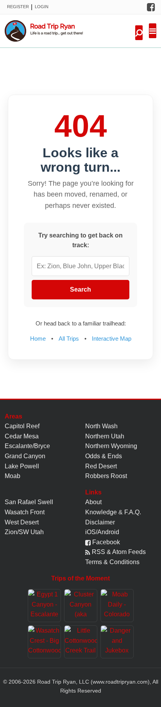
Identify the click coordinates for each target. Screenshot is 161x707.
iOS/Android (102, 532)
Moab (12, 476)
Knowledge (101, 512)
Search (80, 289)
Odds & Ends (103, 456)
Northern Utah (104, 436)
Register (18, 6)
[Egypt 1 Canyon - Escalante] (44, 605)
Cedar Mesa (22, 436)
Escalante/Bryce (27, 446)
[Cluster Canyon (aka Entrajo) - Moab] (80, 605)
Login (41, 6)
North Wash (101, 426)
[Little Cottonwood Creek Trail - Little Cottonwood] (80, 641)
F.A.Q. (132, 512)
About (93, 502)
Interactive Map (111, 338)
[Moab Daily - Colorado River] (117, 605)
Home (38, 338)
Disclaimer (100, 522)
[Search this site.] (139, 32)
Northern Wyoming (111, 446)
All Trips (69, 338)
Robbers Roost (106, 476)
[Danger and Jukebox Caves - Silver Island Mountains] (117, 641)
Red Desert (101, 466)
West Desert (22, 522)
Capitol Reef (22, 426)
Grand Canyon (25, 456)
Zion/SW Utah (24, 532)
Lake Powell (22, 466)
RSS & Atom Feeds (118, 552)
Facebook (105, 542)
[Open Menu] (152, 30)
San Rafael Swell (29, 502)
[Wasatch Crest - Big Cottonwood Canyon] (44, 641)
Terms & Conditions (112, 562)
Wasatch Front (25, 512)
